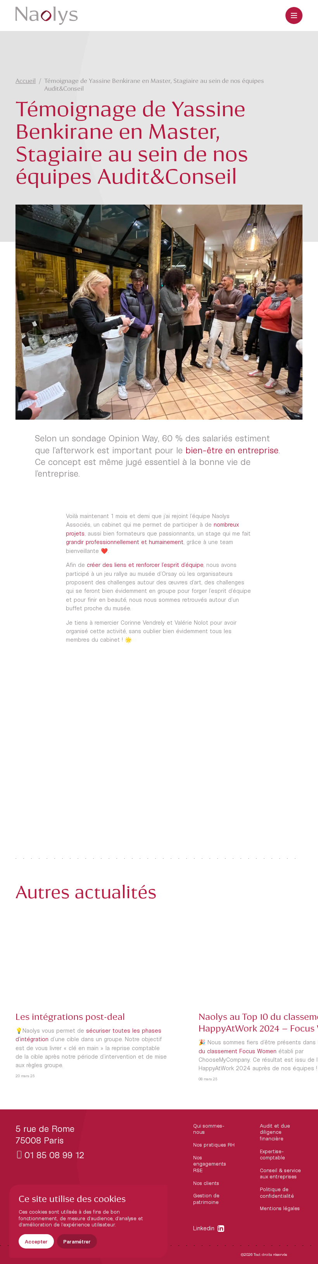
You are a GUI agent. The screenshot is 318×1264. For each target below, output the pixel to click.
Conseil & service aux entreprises (280, 1173)
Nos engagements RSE (209, 1163)
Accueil (26, 81)
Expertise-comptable (272, 1154)
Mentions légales (280, 1208)
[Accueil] (47, 15)
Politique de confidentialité (277, 1192)
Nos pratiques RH (214, 1145)
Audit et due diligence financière (275, 1132)
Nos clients (206, 1183)
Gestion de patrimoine (206, 1198)
